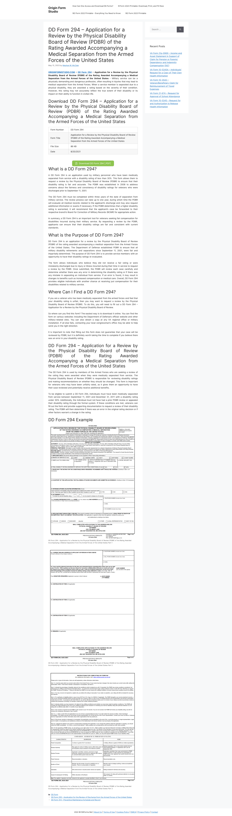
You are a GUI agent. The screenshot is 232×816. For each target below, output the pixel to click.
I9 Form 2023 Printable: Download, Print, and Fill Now (141, 6)
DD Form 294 (85, 72)
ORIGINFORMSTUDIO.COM (61, 72)
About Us (98, 812)
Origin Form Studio (57, 9)
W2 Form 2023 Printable (135, 13)
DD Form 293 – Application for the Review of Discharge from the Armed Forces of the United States (91, 797)
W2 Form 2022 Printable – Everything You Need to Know (96, 13)
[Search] (180, 29)
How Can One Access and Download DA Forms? (92, 6)
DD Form (54, 794)
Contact (154, 812)
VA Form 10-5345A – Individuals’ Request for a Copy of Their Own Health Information (166, 72)
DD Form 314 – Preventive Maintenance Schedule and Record (75, 800)
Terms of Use (109, 812)
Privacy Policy (144, 812)
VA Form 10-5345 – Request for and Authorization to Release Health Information (165, 103)
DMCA (133, 812)
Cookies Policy (122, 812)
